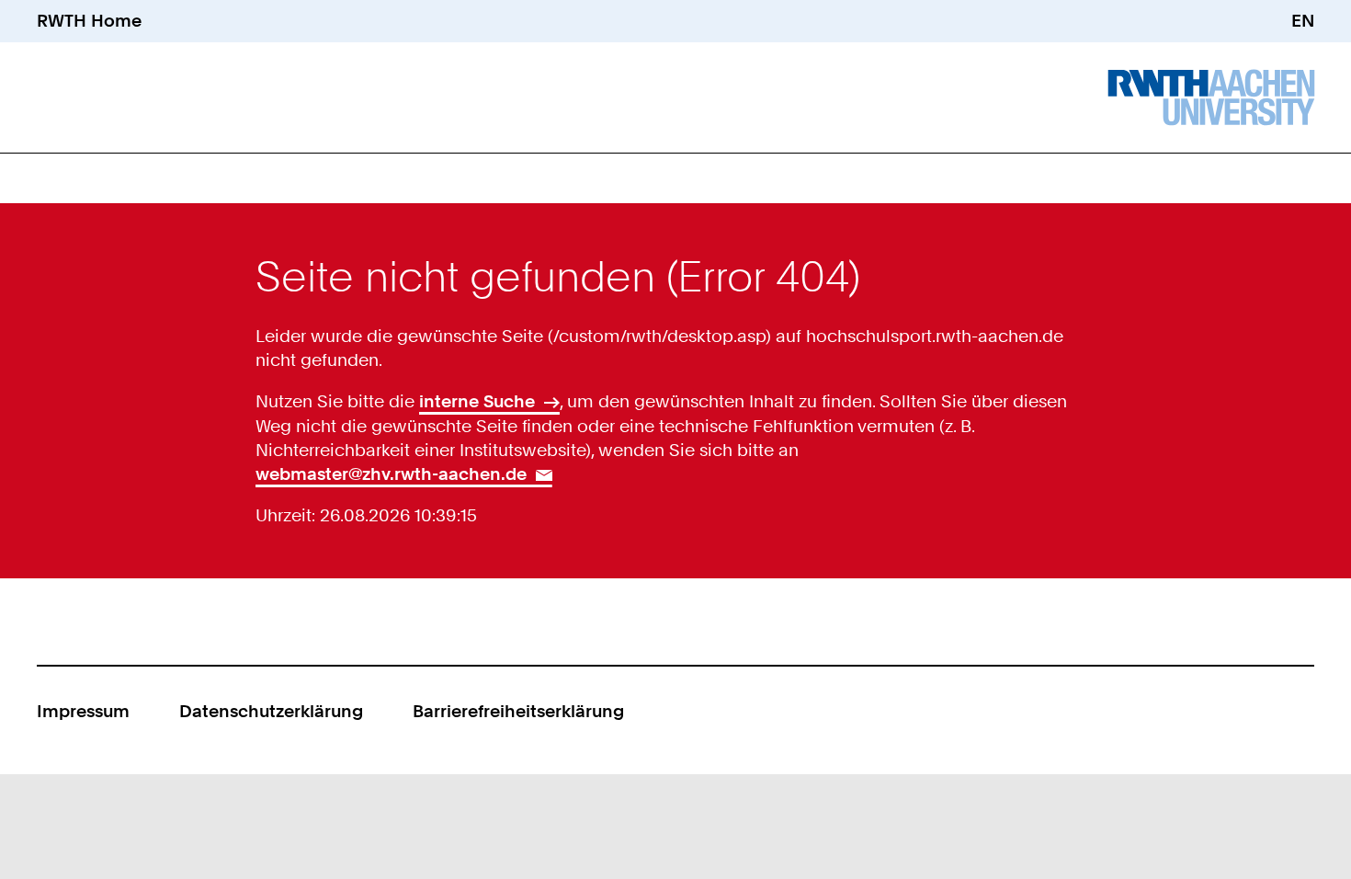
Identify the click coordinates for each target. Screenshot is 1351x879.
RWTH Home (89, 20)
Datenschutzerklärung (271, 711)
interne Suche (477, 401)
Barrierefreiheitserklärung (518, 711)
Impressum (83, 711)
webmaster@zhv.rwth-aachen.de (391, 474)
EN (1302, 20)
